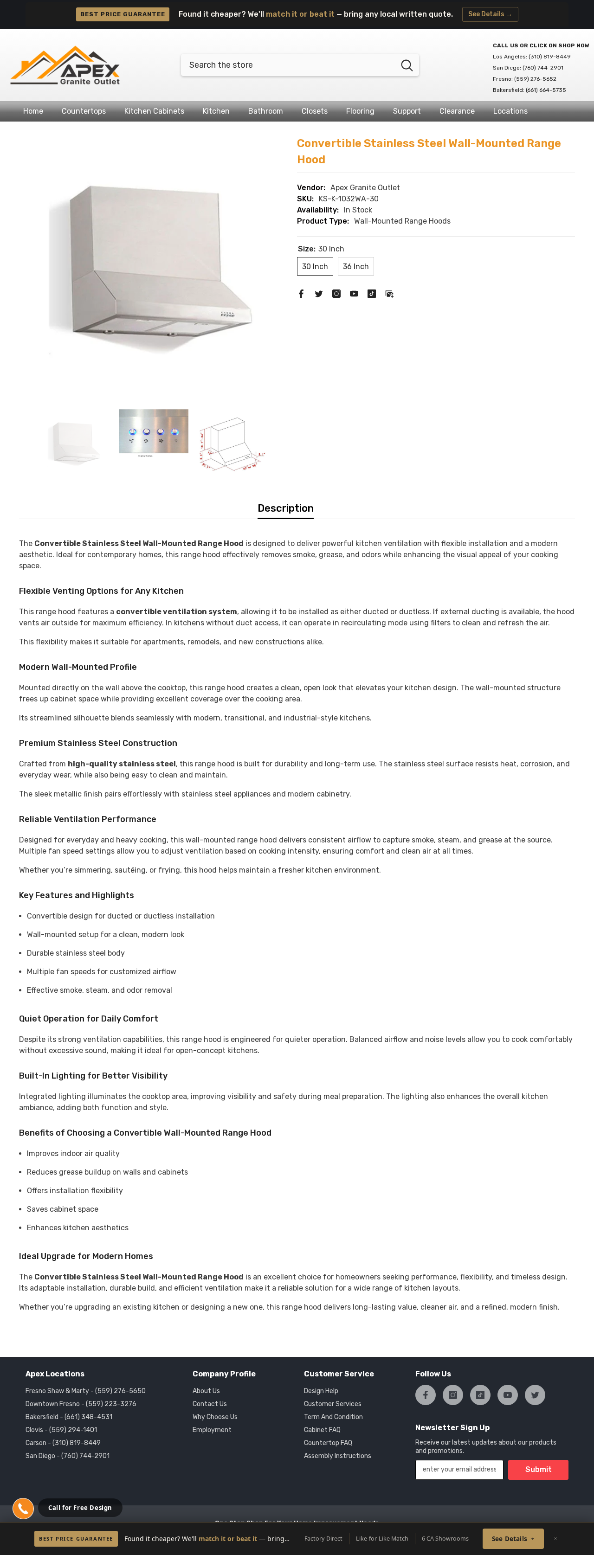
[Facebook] (301, 293)
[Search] (300, 65)
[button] (23, 1508)
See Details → (490, 14)
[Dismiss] (555, 1539)
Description (286, 508)
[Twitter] (319, 293)
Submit (538, 1469)
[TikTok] (372, 293)
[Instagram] (336, 293)
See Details (509, 1539)
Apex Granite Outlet (365, 187)
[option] (153, 270)
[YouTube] (354, 293)
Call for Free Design (80, 1508)
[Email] (389, 293)
